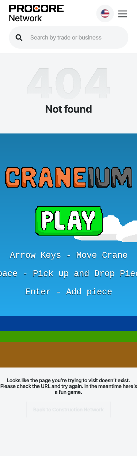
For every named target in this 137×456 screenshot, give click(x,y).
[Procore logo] (36, 9)
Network (25, 18)
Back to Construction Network (68, 409)
